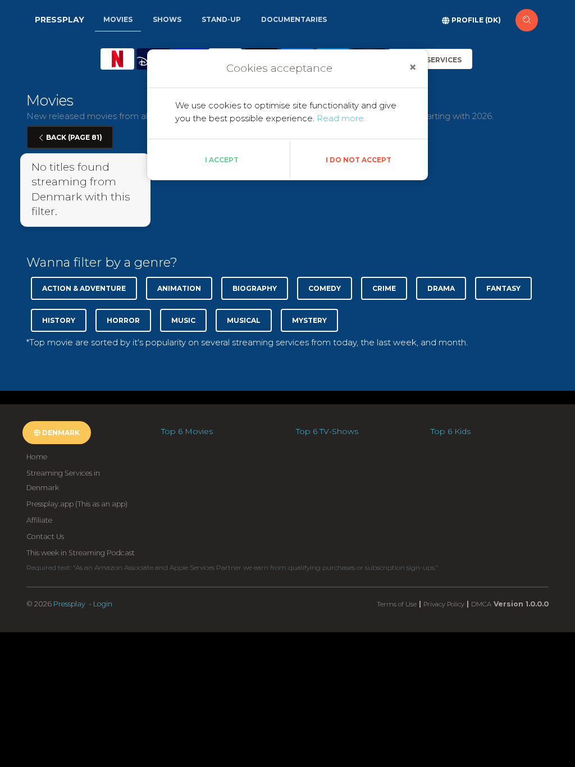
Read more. (341, 118)
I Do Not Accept (358, 160)
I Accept (222, 160)
